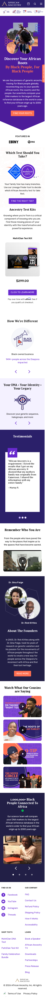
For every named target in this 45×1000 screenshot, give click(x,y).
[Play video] (20, 571)
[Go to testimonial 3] (24, 525)
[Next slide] (30, 310)
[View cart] (26, 4)
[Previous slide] (12, 310)
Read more (21, 686)
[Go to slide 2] (18, 880)
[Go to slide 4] (31, 880)
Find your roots (20, 110)
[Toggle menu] (39, 3)
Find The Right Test (20, 197)
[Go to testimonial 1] (18, 525)
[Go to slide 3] (24, 880)
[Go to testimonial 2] (21, 525)
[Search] (33, 4)
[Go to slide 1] (12, 880)
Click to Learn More (21, 291)
